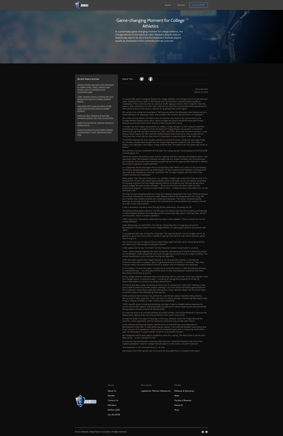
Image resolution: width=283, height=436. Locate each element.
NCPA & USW (114, 410)
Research (178, 405)
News (176, 395)
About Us (112, 391)
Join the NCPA (198, 5)
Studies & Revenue (182, 400)
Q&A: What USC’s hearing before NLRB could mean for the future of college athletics (94, 108)
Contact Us (113, 400)
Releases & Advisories (184, 391)
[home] (81, 5)
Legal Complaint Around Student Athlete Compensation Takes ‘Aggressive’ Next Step (95, 132)
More (176, 410)
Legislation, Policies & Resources (156, 391)
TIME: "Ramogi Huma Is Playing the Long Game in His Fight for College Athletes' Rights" (95, 99)
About (168, 5)
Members (112, 405)
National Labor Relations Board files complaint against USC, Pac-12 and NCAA (95, 116)
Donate (181, 5)
